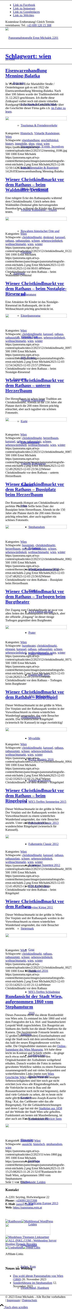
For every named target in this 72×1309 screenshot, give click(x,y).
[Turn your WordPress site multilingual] (37, 1221)
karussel (60, 237)
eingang (10, 649)
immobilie (21, 143)
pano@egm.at (24, 1204)
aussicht (27, 1144)
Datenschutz (29, 1300)
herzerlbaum (50, 438)
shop (31, 143)
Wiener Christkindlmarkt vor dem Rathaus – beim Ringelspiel (34, 795)
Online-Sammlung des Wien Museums (35, 1047)
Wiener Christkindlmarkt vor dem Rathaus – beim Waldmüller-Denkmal (34, 184)
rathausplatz (23, 240)
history (9, 143)
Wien (8, 136)
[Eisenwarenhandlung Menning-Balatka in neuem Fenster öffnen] (36, 119)
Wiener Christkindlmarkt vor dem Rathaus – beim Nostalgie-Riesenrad (35, 288)
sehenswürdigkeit (51, 240)
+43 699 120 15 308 (38, 25)
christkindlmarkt (32, 237)
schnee (35, 240)
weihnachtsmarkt (15, 244)
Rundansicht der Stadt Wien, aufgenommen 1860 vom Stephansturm (33, 1001)
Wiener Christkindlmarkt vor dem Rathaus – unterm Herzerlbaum (34, 385)
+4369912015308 (26, 1200)
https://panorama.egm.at (27, 1207)
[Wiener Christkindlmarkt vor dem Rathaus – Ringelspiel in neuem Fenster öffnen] (36, 730)
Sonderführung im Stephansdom (32, 1282)
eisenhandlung (31, 140)
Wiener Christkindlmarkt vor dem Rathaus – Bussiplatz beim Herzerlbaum (34, 489)
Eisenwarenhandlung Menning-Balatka (26, 73)
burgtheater (29, 645)
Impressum (13, 1300)
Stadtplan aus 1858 (50, 1108)
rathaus (9, 240)
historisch (39, 1144)
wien (47, 143)
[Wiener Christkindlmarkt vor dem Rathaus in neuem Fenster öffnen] (36, 936)
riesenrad (26, 337)
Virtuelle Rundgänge (46, 133)
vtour (39, 143)
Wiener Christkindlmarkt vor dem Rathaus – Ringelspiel (34, 694)
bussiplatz (28, 545)
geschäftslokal (49, 140)
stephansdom (54, 1144)
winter (39, 244)
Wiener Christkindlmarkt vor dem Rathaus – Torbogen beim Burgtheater (35, 596)
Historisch (26, 133)
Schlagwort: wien (28, 56)
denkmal (48, 237)
